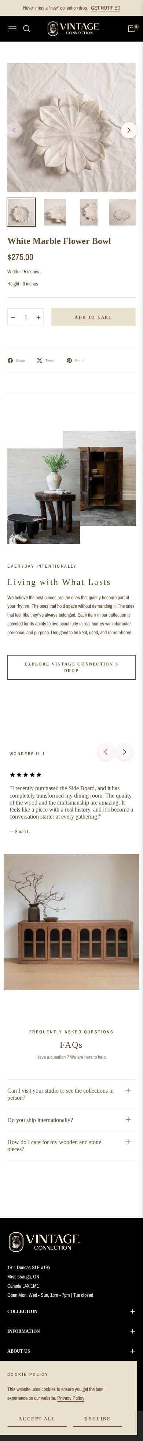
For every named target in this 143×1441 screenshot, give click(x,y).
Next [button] (129, 130)
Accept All (37, 1419)
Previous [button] (14, 130)
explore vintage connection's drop (71, 667)
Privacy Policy (70, 1398)
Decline (97, 1419)
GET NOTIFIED (105, 7)
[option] (71, 127)
